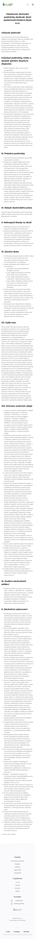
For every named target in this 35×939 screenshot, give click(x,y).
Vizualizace (17, 873)
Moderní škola (28, 934)
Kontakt (17, 888)
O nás (17, 882)
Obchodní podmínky (17, 861)
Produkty (17, 932)
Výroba (17, 885)
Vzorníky (17, 867)
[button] (28, 4)
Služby (18, 891)
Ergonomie (17, 870)
